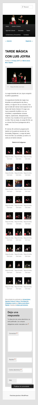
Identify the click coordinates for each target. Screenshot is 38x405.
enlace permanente (22, 305)
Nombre (12, 359)
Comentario (13, 333)
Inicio (7, 26)
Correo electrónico (15, 369)
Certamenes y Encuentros (13, 35)
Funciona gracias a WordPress (19, 395)
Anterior (8, 41)
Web (10, 380)
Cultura (18, 301)
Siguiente (29, 41)
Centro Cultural (16, 26)
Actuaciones (26, 299)
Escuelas (20, 30)
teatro (14, 303)
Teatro (28, 30)
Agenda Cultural (10, 30)
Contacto (26, 35)
